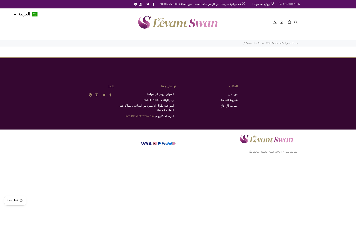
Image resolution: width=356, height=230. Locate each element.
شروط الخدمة (229, 100)
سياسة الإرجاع (229, 106)
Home (295, 43)
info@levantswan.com (139, 116)
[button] (25, 14)
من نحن (233, 94)
